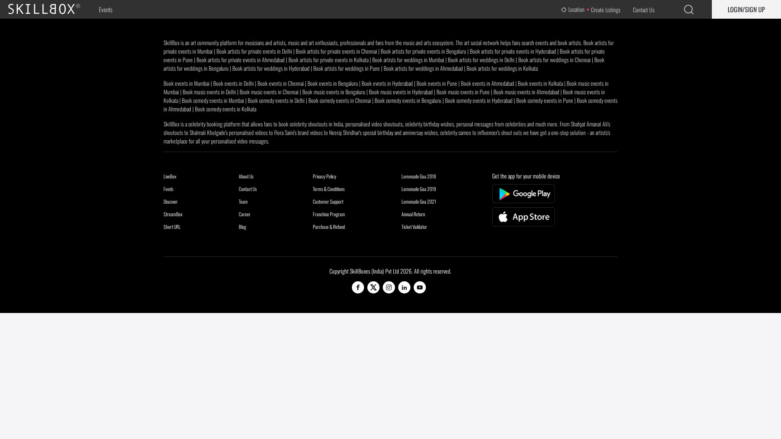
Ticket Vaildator (414, 226)
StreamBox (173, 214)
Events (105, 9)
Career (245, 214)
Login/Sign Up (746, 9)
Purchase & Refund (329, 226)
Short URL (172, 226)
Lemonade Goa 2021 (418, 201)
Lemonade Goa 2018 (418, 176)
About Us (246, 176)
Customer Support (328, 201)
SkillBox (51, 9)
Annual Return (413, 214)
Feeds (168, 188)
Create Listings (605, 9)
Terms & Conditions (329, 188)
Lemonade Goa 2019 (418, 188)
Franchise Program (329, 214)
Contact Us (643, 9)
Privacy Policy (324, 176)
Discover (171, 201)
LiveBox (170, 176)
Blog (242, 226)
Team (243, 201)
